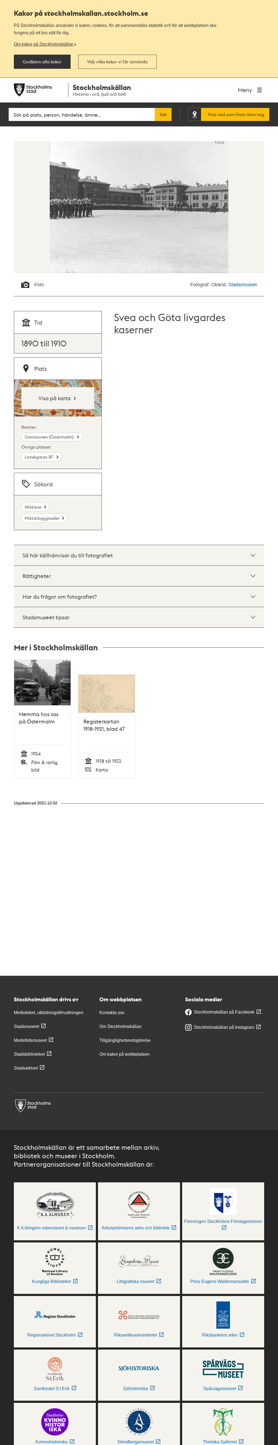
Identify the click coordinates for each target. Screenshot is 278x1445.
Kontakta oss (111, 1012)
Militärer (33, 507)
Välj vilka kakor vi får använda (117, 61)
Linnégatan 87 (39, 457)
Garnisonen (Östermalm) (50, 437)
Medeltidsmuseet (30, 1040)
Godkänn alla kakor (42, 61)
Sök (163, 114)
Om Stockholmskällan (120, 1026)
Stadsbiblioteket (29, 1054)
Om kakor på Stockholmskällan (44, 44)
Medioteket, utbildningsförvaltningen (48, 1012)
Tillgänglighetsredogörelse (125, 1040)
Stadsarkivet (26, 1068)
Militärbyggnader (42, 518)
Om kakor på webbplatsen (124, 1054)
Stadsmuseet (242, 284)
